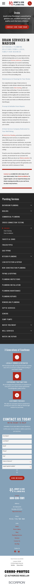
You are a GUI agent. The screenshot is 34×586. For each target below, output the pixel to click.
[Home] (16, 3)
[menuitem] (16, 205)
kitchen (13, 60)
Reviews (17, 538)
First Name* (6, 436)
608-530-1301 (17, 498)
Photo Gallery (17, 529)
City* (4, 456)
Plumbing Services (17, 535)
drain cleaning (17, 88)
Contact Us (17, 541)
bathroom (18, 60)
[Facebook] (15, 551)
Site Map (17, 544)
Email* (4, 446)
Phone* (5, 451)
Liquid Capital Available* (9, 466)
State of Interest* (7, 461)
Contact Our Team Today (17, 27)
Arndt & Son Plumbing (10, 135)
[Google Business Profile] (19, 551)
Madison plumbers (25, 158)
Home (17, 526)
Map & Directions (17, 511)
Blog (17, 532)
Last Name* (6, 441)
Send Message (17, 478)
